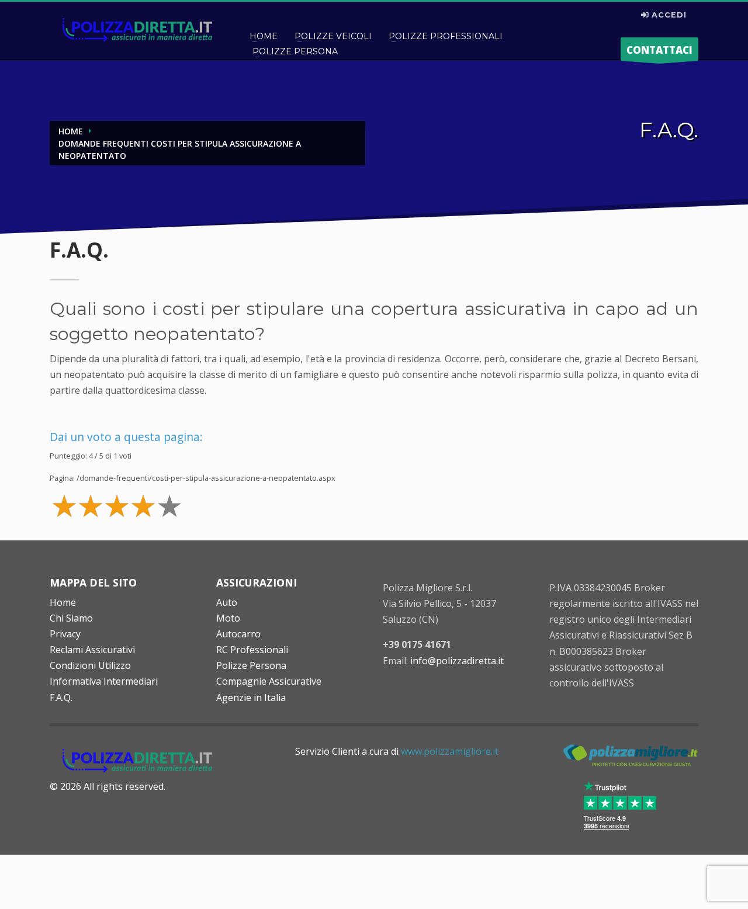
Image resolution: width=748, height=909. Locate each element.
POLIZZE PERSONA (295, 51)
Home (63, 602)
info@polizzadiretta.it (457, 660)
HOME (264, 36)
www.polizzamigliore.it (449, 751)
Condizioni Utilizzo (90, 665)
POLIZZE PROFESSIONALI (446, 36)
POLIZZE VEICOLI (333, 36)
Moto (228, 618)
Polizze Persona (251, 665)
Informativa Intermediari (104, 681)
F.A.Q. (61, 697)
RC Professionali (252, 649)
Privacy (65, 633)
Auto (226, 602)
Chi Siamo (71, 618)
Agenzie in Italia (251, 697)
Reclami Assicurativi (92, 649)
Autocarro (238, 633)
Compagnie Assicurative (268, 681)
